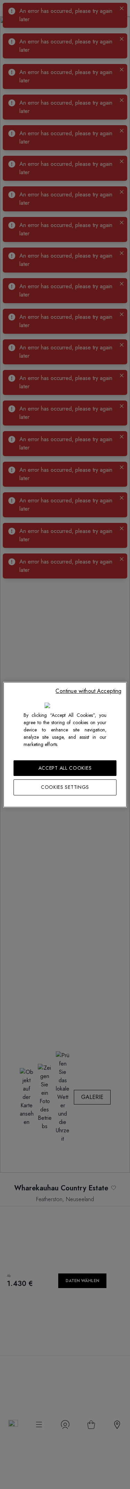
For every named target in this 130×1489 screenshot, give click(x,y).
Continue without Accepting (88, 691)
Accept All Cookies (65, 767)
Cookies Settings (65, 787)
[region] (65, 744)
